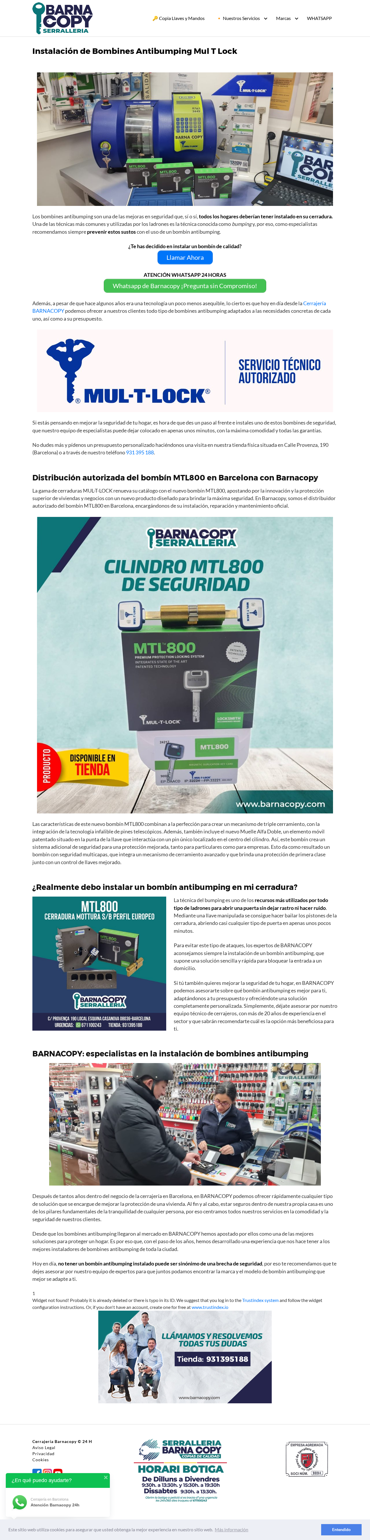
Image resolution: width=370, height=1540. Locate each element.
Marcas (283, 18)
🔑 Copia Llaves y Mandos (178, 18)
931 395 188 (140, 452)
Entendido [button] (341, 1529)
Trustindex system (260, 1300)
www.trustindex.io (210, 1307)
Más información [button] (231, 1529)
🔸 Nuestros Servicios (238, 18)
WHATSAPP (319, 18)
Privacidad (43, 1453)
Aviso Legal (44, 1447)
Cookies (40, 1459)
